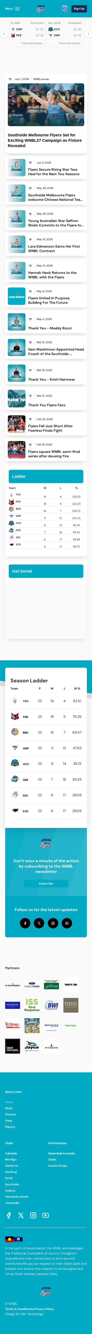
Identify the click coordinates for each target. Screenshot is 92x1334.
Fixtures (10, 1114)
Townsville (12, 1203)
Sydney (10, 1190)
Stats (8, 1121)
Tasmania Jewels (16, 1197)
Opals (52, 1159)
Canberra (11, 1166)
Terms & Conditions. (19, 1309)
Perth (9, 1178)
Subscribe (46, 883)
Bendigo (11, 1159)
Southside (12, 1184)
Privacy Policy (44, 1309)
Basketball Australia (61, 1153)
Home (9, 1102)
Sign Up (79, 8)
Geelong (11, 1172)
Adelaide (11, 1153)
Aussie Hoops (57, 1166)
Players (10, 1127)
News (9, 1108)
